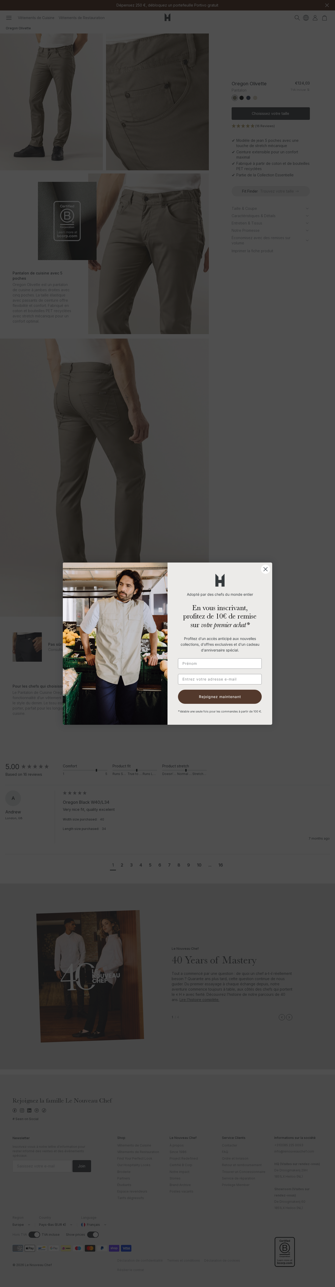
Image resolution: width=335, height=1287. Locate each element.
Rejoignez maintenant (220, 696)
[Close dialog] (265, 569)
